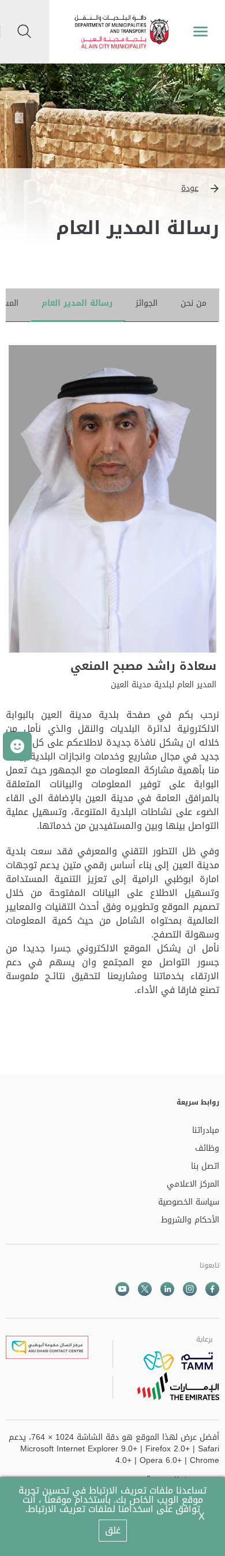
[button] (112, 188)
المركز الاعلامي (193, 1185)
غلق (113, 1530)
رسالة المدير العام (77, 303)
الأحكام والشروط (190, 1220)
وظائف (207, 1149)
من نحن (194, 303)
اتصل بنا (205, 1167)
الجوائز (147, 303)
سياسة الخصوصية (188, 1202)
